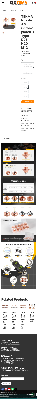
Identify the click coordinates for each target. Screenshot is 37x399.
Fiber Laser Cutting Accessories (27, 124)
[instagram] (6, 389)
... (8, 10)
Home (4, 10)
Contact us (28, 102)
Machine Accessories (25, 119)
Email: (3, 351)
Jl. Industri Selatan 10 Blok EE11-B (12, 359)
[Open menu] (2, 3)
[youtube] (9, 389)
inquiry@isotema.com (12, 344)
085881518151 (14, 342)
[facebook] (2, 389)
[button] (32, 3)
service (8, 351)
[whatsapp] (12, 389)
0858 (11, 349)
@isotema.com (15, 351)
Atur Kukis (30, 394)
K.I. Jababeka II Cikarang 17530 (12, 360)
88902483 (16, 349)
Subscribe (6, 383)
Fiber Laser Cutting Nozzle (27, 129)
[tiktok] (15, 389)
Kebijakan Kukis (4, 396)
